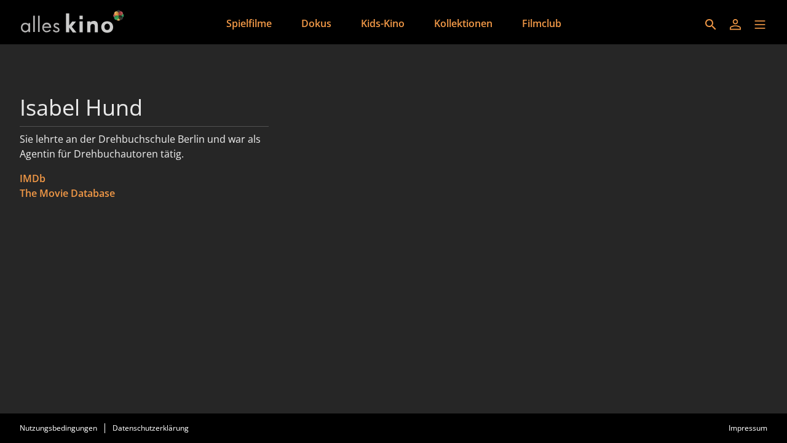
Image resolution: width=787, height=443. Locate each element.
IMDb (32, 178)
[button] (760, 24)
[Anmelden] (735, 24)
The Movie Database (67, 193)
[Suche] (710, 24)
